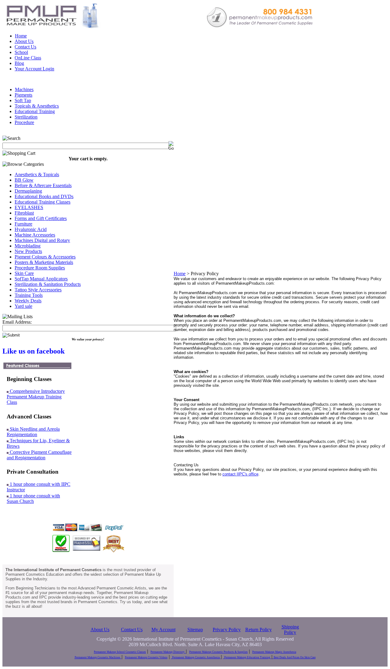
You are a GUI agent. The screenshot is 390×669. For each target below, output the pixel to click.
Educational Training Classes (42, 202)
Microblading (28, 245)
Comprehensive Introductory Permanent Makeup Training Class (36, 397)
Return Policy (258, 629)
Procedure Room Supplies (40, 267)
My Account (163, 629)
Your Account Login (34, 68)
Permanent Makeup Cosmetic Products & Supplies (218, 651)
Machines (24, 89)
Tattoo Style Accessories (38, 289)
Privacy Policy (227, 629)
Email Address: (17, 322)
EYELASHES (29, 207)
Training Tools (29, 295)
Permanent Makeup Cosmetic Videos (146, 657)
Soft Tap (23, 100)
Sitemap (195, 629)
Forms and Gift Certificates (41, 218)
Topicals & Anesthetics (37, 106)
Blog (19, 63)
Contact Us (25, 46)
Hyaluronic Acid (31, 229)
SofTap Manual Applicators (41, 278)
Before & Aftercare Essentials (43, 185)
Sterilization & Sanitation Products (48, 284)
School (21, 52)
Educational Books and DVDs (44, 196)
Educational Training (35, 111)
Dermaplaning (28, 191)
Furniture (23, 223)
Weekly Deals (28, 300)
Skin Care (24, 273)
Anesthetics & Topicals (37, 174)
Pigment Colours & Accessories (45, 256)
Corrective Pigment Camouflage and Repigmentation (39, 455)
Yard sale (23, 306)
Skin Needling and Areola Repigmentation (33, 431)
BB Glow (24, 180)
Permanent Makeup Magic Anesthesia (274, 651)
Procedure (24, 122)
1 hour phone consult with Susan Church (33, 498)
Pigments (23, 95)
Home (21, 35)
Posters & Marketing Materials (44, 262)
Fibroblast (24, 212)
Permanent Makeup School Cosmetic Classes (120, 651)
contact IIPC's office (240, 474)
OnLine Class (28, 57)
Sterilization (26, 116)
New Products (28, 251)
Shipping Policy (290, 629)
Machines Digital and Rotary (42, 240)
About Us (24, 41)
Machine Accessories (35, 234)
